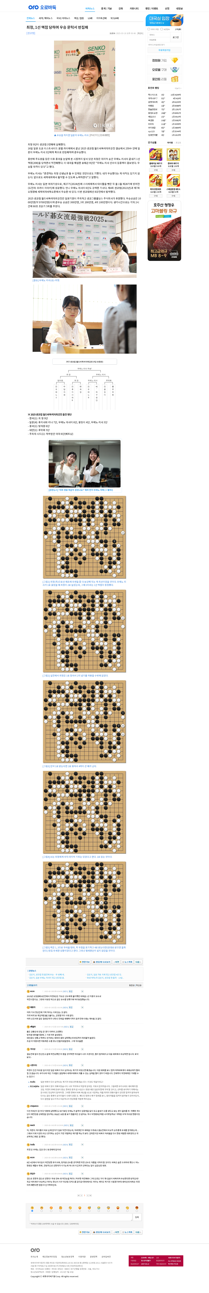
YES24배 (114, 18)
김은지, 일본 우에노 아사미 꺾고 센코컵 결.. (47, 977)
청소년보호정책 (67, 1256)
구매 (156, 170)
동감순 (132, 985)
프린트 (140, 33)
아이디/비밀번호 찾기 (156, 44)
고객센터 (178, 29)
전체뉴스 (31, 18)
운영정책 (93, 1256)
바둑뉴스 (90, 8)
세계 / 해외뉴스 (45, 18)
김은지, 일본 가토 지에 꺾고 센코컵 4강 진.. (104, 974)
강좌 (121, 8)
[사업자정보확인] (76, 1265)
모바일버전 (106, 1256)
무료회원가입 (164, 50)
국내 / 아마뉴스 (63, 18)
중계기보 (106, 8)
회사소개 (34, 1256)
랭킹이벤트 (151, 8)
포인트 (178, 142)
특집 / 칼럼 (79, 18)
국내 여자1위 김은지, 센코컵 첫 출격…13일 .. (105, 977)
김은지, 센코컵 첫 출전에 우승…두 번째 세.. (47, 974)
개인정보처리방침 (49, 1256)
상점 (167, 8)
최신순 (139, 985)
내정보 (179, 8)
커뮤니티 (134, 8)
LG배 (90, 18)
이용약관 (82, 1256)
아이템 (170, 142)
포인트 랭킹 (153, 87)
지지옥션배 (101, 18)
